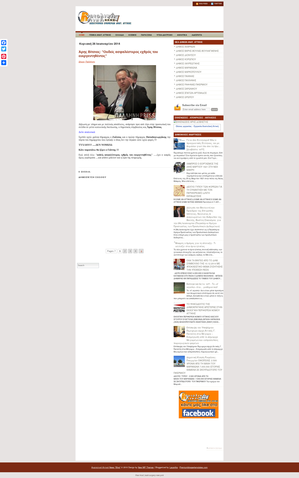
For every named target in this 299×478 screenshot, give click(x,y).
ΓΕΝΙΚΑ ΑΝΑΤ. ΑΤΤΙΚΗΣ (100, 34)
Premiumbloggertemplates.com (194, 467)
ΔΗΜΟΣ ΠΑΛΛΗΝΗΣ (186, 80)
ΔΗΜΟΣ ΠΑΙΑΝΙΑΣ (185, 76)
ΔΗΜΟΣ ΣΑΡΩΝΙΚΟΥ (186, 88)
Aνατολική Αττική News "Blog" (106, 467)
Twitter (218, 4)
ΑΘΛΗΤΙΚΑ (182, 34)
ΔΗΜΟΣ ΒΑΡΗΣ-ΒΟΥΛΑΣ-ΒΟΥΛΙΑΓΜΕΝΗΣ (197, 50)
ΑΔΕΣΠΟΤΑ (197, 34)
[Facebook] (4, 43)
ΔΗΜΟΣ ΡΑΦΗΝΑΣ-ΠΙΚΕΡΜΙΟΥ (191, 84)
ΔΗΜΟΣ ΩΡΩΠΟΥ (185, 97)
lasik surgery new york (154, 475)
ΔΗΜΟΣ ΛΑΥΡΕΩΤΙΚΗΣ (187, 63)
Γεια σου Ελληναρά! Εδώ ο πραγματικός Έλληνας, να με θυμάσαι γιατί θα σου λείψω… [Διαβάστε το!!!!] (204, 144)
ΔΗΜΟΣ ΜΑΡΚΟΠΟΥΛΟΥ (188, 71)
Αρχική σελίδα (215, 448)
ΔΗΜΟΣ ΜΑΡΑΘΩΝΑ (186, 67)
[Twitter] (4, 49)
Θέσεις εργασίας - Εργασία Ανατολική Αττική (197, 126)
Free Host (139, 475)
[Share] (4, 63)
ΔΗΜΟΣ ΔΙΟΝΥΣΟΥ (186, 55)
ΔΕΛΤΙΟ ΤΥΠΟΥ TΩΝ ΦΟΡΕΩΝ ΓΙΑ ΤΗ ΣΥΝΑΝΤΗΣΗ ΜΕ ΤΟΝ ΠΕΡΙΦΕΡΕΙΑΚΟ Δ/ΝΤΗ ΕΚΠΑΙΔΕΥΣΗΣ (204, 191)
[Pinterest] (4, 56)
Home (82, 34)
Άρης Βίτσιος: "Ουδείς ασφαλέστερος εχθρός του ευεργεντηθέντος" (118, 54)
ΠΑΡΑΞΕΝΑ (146, 34)
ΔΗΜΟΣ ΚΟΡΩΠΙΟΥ (186, 59)
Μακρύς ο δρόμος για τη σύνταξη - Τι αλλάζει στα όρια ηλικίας (195, 244)
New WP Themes (146, 467)
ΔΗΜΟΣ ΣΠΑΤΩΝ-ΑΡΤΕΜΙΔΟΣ (191, 92)
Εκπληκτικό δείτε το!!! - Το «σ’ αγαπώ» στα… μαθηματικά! (202, 285)
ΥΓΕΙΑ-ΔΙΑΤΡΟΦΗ (164, 34)
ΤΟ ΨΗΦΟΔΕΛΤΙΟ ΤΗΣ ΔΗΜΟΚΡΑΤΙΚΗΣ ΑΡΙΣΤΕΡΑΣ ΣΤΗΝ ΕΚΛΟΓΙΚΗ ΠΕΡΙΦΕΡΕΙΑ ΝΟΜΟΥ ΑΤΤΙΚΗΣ (204, 308)
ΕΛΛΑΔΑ (120, 34)
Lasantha (173, 467)
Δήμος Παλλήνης (87, 61)
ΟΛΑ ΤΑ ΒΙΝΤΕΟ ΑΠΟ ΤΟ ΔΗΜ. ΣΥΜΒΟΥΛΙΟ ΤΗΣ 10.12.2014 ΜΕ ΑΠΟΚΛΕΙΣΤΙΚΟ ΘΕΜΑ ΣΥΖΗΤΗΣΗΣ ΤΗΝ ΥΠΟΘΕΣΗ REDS (205, 265)
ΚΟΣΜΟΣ (132, 34)
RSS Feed (203, 4)
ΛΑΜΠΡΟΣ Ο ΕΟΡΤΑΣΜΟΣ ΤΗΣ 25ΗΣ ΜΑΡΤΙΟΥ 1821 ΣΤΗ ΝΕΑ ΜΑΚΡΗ (202, 166)
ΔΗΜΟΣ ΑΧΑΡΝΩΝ (185, 46)
